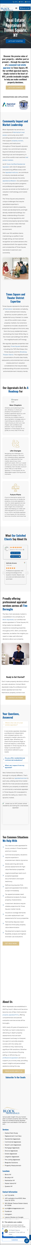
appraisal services (21, 778)
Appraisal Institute (11, 172)
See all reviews (15, 553)
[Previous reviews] (4, 572)
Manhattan (9, 309)
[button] (16, 8)
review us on (15, 556)
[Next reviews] (26, 572)
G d (7, 563)
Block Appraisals (8, 619)
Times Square (15, 346)
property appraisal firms (11, 1015)
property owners (17, 141)
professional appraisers (10, 1058)
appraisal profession (9, 181)
